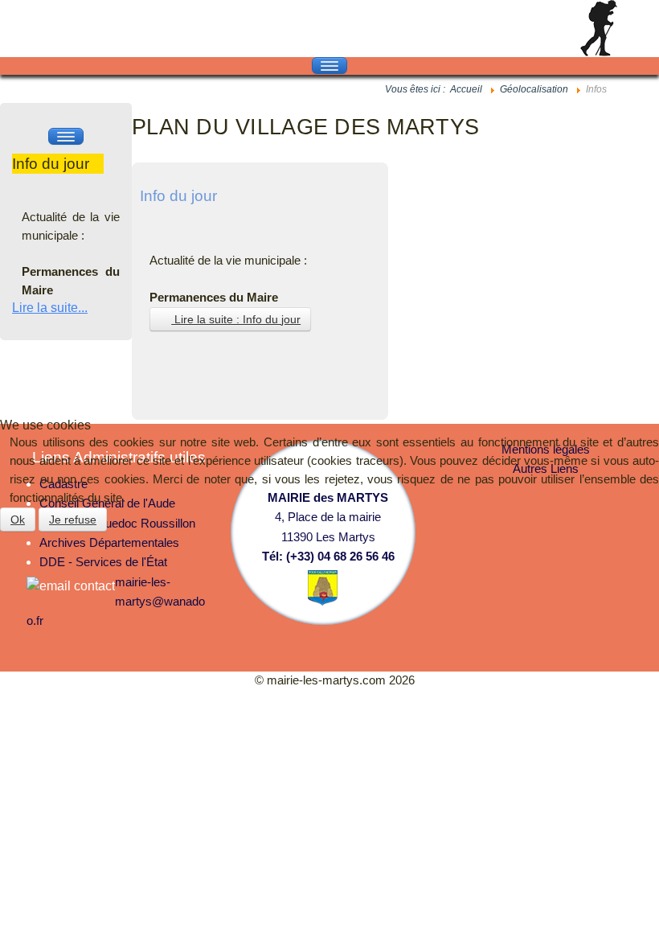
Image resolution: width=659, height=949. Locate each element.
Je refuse (72, 519)
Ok (17, 519)
